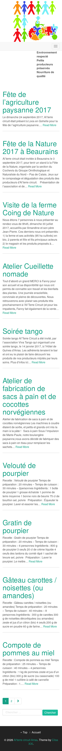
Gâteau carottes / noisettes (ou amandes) (29, 587)
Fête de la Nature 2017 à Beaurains (30, 147)
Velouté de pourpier (19, 469)
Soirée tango (23, 331)
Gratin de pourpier (17, 526)
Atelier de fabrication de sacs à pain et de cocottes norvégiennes (29, 395)
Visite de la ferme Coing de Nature (30, 208)
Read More (49, 125)
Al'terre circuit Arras (26, 740)
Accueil (36, 732)
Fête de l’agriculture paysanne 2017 (27, 102)
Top (24, 732)
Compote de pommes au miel (28, 648)
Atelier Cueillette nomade (28, 270)
